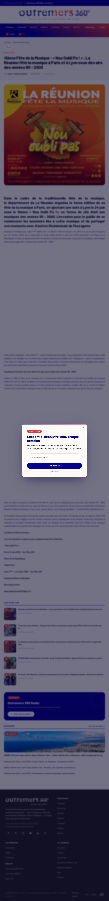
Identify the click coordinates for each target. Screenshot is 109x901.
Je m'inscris (54, 466)
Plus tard (54, 472)
